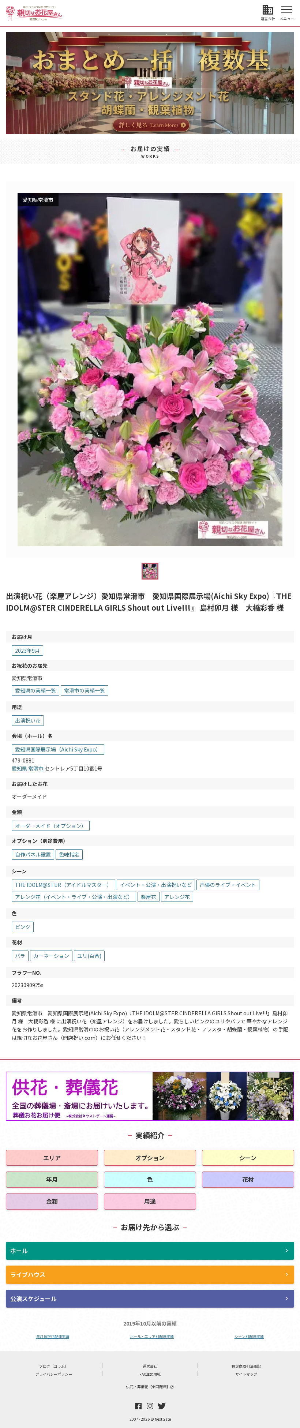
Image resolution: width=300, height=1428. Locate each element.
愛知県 (19, 768)
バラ (20, 955)
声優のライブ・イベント (228, 884)
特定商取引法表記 (246, 1366)
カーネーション (51, 955)
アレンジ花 (177, 896)
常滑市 (36, 768)
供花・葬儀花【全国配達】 (150, 1386)
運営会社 (150, 1366)
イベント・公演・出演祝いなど (156, 884)
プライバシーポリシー (53, 1374)
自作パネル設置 (33, 854)
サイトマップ (246, 1374)
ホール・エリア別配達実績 (152, 1336)
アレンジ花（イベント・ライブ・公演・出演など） (74, 896)
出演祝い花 (28, 720)
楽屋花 (148, 896)
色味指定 (69, 854)
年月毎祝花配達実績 (52, 1336)
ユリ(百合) (89, 955)
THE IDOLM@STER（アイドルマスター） (63, 884)
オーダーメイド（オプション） (50, 825)
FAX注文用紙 (150, 1374)
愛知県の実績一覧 (35, 690)
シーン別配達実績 (249, 1336)
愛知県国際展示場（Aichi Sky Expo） (58, 749)
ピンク (22, 926)
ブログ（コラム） (53, 1366)
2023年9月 (27, 650)
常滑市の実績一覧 (84, 690)
